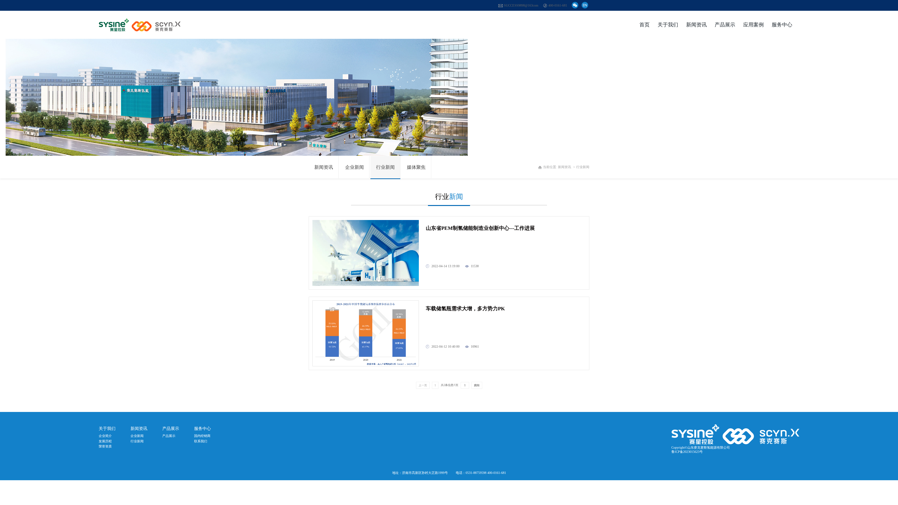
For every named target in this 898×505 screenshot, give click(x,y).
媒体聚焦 (416, 167)
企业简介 (105, 436)
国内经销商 (202, 436)
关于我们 (668, 25)
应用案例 (753, 25)
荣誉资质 (105, 446)
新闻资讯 (696, 25)
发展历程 (105, 441)
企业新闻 (354, 167)
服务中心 (782, 25)
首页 (644, 25)
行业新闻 (137, 441)
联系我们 (200, 441)
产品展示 (725, 25)
